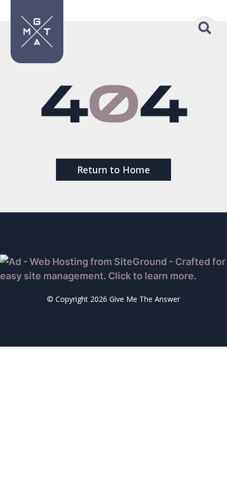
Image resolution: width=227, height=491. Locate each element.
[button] (204, 28)
